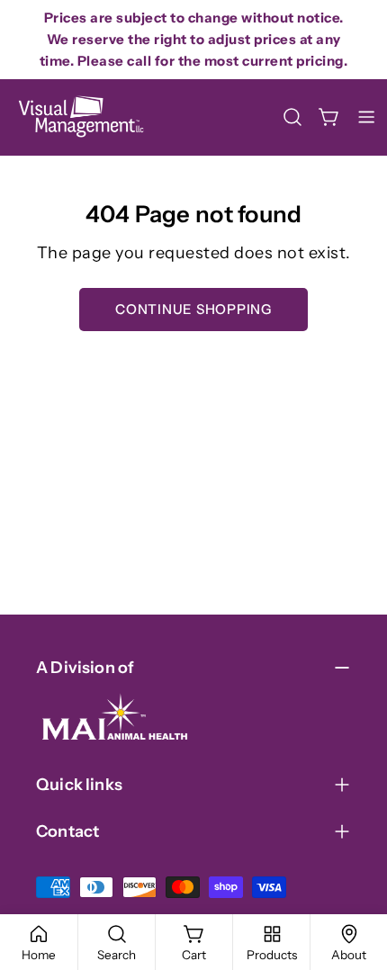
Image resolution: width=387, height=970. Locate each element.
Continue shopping (193, 309)
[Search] (292, 117)
